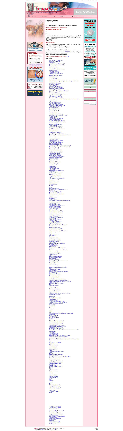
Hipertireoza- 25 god (53, 139)
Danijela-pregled (52, 331)
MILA (50, 392)
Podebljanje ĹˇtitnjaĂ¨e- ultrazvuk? (56, 320)
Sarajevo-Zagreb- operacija (55, 240)
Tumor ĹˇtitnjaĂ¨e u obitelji (55, 387)
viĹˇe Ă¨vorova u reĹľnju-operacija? (57, 63)
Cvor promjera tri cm (53, 237)
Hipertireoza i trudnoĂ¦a (54, 79)
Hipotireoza (51, 160)
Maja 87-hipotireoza (53, 315)
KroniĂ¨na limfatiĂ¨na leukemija (56, 142)
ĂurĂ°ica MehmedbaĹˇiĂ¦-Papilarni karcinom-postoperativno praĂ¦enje (64, 329)
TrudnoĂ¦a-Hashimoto (54, 113)
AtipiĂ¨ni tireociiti (53, 177)
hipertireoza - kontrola (54, 84)
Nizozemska (51, 180)
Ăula (50, 341)
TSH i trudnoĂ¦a (52, 246)
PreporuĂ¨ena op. (53, 199)
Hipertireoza (51, 420)
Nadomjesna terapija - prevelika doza (57, 105)
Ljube (50, 255)
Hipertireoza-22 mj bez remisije (55, 157)
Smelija (50, 370)
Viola (50, 358)
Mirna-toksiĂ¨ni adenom (54, 276)
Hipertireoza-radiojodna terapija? (56, 211)
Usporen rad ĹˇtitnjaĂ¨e (54, 181)
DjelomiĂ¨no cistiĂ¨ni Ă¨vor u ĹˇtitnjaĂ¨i (58, 224)
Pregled (50, 196)
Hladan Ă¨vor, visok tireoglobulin (56, 303)
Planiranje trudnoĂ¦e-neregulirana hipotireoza (58, 271)
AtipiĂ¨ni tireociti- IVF (54, 141)
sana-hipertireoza (52, 347)
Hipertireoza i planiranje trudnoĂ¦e (56, 88)
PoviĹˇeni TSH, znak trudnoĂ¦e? (56, 87)
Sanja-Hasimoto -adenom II (55, 418)
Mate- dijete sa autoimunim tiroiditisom (57, 133)
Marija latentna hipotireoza (54, 294)
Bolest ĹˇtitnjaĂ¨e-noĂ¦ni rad (55, 119)
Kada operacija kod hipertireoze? (56, 60)
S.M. (50, 284)
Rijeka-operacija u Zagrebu (55, 253)
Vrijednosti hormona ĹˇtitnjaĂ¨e (56, 95)
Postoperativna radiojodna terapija (56, 414)
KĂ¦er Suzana (52, 183)
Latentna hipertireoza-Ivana (55, 407)
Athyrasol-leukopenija (53, 231)
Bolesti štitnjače (43, 16)
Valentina (51, 310)
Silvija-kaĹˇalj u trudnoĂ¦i (54, 206)
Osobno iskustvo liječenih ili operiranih (80, 16)
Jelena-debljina (52, 314)
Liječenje (53, 16)
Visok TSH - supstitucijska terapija (56, 104)
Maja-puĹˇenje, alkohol (54, 317)
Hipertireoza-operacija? (54, 179)
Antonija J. (51, 380)
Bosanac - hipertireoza (53, 68)
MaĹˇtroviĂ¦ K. (52, 364)
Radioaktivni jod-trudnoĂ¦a (55, 384)
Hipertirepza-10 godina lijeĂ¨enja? (56, 410)
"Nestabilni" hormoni (53, 82)
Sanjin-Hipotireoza (53, 375)
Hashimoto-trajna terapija (54, 153)
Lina (50, 409)
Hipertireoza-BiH (52, 111)
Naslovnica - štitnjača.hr (31, 0)
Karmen (50, 368)
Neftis (50, 350)
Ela (50, 250)
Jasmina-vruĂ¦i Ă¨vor (53, 291)
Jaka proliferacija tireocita (54, 109)
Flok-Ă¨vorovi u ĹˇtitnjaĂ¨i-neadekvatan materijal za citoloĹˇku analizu (64, 338)
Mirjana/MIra (52, 296)
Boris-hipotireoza (52, 236)
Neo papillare (52, 190)
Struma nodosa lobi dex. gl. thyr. (56, 327)
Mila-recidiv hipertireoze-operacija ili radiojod (59, 280)
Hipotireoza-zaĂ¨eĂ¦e (53, 265)
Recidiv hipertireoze (53, 275)
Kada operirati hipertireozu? (55, 103)
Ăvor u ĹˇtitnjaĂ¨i (53, 226)
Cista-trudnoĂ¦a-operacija (54, 204)
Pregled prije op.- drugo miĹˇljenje (56, 210)
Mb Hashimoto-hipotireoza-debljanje (57, 243)
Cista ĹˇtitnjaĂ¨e (52, 423)
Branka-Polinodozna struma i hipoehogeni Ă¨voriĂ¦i (60, 281)
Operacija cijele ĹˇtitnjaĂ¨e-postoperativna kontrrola (60, 145)
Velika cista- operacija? (54, 241)
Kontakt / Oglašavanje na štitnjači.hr (89, 0)
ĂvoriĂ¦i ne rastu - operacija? (55, 132)
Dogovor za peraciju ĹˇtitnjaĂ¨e (56, 228)
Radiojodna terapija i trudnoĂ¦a (55, 91)
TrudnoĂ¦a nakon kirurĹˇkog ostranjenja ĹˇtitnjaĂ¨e (60, 335)
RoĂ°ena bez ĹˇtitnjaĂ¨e (54, 388)
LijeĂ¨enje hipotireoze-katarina (55, 362)
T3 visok (51, 185)
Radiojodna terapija (53, 344)
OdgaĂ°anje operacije (53, 300)
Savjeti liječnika (62, 16)
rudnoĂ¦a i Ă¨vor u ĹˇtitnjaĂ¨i (55, 219)
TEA (50, 383)
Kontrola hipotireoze (53, 162)
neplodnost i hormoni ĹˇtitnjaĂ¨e (56, 86)
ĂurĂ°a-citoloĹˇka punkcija (55, 297)
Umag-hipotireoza (53, 70)
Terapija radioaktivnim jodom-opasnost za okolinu (59, 134)
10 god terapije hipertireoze (55, 83)
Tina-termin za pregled (54, 192)
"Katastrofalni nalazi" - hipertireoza (56, 193)
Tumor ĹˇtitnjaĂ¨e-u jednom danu (56, 170)
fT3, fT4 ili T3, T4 (53, 62)
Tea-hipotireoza (52, 258)
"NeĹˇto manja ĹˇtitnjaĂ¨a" (55, 239)
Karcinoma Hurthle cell (54, 110)
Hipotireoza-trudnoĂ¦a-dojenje (55, 413)
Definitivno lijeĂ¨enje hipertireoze (56, 223)
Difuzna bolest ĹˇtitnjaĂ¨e (54, 208)
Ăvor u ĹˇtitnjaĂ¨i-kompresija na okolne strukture (59, 200)
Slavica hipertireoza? (53, 324)
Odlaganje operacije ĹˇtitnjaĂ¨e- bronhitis (58, 302)
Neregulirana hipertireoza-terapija (56, 354)
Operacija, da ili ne (53, 117)
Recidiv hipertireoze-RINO (54, 421)
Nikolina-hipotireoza (53, 334)
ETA (50, 312)
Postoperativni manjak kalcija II (55, 366)
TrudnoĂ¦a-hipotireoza (54, 188)
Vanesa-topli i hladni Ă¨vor (55, 289)
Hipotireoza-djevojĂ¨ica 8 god (55, 144)
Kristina (50, 187)
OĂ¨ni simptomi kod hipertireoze (56, 215)
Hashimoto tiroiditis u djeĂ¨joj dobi (56, 325)
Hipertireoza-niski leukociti (55, 138)
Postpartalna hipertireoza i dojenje (56, 140)
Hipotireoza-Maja (52, 242)
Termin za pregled (53, 197)
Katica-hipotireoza (53, 417)
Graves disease (52, 332)
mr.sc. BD (51, 367)
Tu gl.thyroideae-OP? (53, 159)
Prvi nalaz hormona (53, 116)
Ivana (50, 337)
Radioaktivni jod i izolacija (54, 61)
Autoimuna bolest (53, 270)
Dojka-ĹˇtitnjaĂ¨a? (53, 125)
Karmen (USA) (52, 390)
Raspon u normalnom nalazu (55, 154)
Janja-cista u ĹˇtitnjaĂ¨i (54, 292)
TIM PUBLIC (54, 429)
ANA (50, 379)
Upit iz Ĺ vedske (52, 169)
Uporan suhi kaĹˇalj (53, 282)
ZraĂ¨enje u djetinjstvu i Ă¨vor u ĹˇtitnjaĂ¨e (58, 249)
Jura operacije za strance (54, 259)
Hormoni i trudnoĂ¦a (53, 77)
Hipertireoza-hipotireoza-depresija (56, 118)
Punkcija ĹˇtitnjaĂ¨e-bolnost (55, 411)
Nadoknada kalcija (53, 254)
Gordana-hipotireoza (53, 288)
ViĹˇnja (50, 382)
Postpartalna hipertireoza (54, 108)
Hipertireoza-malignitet (54, 130)
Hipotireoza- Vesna (53, 371)
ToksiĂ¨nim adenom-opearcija (55, 256)
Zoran (50, 233)
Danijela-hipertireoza (53, 339)
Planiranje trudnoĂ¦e (53, 376)
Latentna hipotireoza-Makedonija (56, 114)
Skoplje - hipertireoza (53, 66)
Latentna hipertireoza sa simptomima (56, 156)
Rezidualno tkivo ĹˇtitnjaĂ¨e (55, 89)
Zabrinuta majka (52, 263)
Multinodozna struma (53, 216)
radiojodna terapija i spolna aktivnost (57, 128)
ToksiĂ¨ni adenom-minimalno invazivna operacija (59, 146)
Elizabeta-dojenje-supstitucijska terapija (57, 326)
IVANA (50, 372)
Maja (50, 306)
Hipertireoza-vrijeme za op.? (55, 202)
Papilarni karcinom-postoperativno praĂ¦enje (58, 336)
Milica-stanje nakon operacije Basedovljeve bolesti (59, 293)
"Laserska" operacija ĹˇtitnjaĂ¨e (55, 152)
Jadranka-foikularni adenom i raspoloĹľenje (58, 260)
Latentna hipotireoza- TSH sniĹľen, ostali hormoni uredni (61, 313)
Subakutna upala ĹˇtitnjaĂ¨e (55, 92)
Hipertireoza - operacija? (54, 71)
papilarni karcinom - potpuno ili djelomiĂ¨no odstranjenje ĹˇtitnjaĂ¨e (63, 81)
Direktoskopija (52, 305)
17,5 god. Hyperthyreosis (54, 273)
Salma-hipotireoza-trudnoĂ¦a (55, 274)
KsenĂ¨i (51, 318)
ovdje (68, 56)
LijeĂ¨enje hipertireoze (54, 168)
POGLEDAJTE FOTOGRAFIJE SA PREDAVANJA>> (35, 65)
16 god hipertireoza (53, 272)
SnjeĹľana (51, 353)
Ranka (50, 311)
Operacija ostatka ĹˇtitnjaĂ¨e (55, 269)
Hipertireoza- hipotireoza (54, 348)
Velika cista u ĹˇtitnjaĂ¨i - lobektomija (57, 121)
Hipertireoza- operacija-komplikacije (56, 205)
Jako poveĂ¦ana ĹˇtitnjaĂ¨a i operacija (57, 247)
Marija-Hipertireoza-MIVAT (55, 342)
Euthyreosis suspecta (53, 377)
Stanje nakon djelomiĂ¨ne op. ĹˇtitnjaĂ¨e (58, 267)
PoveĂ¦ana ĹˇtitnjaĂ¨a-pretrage (55, 172)
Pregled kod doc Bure (53, 209)
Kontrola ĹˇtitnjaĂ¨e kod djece (55, 75)
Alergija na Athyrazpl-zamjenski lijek (57, 64)
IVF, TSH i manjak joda (54, 72)
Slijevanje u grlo (52, 304)
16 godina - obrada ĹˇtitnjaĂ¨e (55, 102)
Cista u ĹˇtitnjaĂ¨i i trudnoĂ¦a (55, 191)
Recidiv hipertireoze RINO (54, 422)
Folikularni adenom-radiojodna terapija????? (58, 189)
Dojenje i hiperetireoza (54, 234)
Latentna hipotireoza (53, 333)
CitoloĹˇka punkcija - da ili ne (55, 106)
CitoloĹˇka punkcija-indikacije (55, 149)
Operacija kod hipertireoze (54, 222)
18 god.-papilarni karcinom (55, 207)
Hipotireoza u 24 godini (54, 287)
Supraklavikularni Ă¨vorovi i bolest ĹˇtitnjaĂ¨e (59, 90)
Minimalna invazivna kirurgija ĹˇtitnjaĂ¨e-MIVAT (59, 356)
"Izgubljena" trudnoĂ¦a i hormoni (56, 73)
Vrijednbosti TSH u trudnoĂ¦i (55, 155)
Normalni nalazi (52, 299)
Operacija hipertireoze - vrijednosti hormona (58, 93)
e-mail (42, 429)
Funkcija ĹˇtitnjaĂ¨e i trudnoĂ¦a (56, 97)
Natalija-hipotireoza (53, 278)
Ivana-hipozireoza (53, 316)
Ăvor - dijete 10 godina (54, 122)
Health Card (67, 50)
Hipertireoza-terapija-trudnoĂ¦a (55, 229)
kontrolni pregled (52, 419)
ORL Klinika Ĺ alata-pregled (55, 406)
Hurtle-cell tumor (52, 166)
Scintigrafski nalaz (53, 76)
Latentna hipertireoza (53, 129)
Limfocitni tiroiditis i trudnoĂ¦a (55, 126)
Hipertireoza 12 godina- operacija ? (56, 323)
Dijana (50, 286)
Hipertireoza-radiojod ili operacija (56, 212)
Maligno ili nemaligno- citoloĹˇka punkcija (58, 230)
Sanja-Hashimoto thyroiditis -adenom (57, 416)
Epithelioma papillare (53, 369)
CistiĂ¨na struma (52, 167)
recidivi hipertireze (53, 85)
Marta (50, 319)
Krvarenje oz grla (52, 203)
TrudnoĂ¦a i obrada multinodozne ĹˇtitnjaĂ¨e (58, 115)
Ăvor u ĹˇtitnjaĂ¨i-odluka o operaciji (57, 178)
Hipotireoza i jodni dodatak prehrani (56, 69)
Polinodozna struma (53, 244)
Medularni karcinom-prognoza (55, 124)
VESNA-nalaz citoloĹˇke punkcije (56, 328)
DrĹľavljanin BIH (53, 171)
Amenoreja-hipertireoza (54, 408)
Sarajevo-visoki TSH (53, 218)
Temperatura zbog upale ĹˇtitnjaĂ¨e (56, 283)
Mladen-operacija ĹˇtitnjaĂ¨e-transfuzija (57, 279)
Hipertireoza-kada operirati (54, 173)
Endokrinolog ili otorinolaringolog (56, 351)
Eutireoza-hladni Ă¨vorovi (54, 357)
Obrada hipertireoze (53, 349)
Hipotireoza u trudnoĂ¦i (54, 194)
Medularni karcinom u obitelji (55, 127)
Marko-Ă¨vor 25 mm (53, 107)
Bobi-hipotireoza (52, 321)
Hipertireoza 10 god (53, 220)
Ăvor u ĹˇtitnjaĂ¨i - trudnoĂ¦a (55, 96)
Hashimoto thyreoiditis (54, 261)
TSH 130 (51, 174)
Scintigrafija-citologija (53, 65)
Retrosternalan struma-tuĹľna (55, 257)
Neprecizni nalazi (52, 101)
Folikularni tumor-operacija (55, 175)
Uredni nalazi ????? (53, 78)
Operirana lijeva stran (53, 308)
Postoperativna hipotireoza (54, 359)
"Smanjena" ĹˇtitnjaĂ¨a (54, 164)
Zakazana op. (52, 198)
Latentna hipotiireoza (53, 245)
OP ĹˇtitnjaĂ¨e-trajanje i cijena (55, 221)
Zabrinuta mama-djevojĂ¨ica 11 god (56, 301)
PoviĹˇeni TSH (52, 262)
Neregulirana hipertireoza (54, 227)
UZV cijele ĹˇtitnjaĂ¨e (54, 345)
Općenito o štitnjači (31, 16)
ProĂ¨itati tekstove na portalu (55, 143)
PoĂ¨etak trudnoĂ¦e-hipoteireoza (56, 217)
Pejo (50, 307)
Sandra (50, 268)
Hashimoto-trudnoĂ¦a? (54, 147)
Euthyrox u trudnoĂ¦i (53, 252)
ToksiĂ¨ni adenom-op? (54, 148)
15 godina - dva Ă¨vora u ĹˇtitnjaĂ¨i (57, 120)
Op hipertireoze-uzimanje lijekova (56, 151)
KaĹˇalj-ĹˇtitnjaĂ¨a (53, 365)
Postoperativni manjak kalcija (55, 363)
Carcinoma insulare (53, 184)
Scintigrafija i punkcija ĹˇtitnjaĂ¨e (56, 361)
